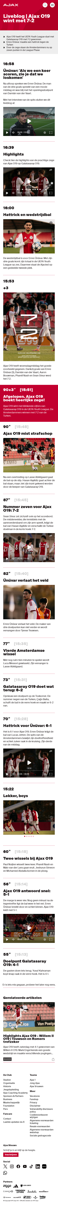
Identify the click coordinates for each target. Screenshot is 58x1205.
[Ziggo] (7, 1186)
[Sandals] (32, 1191)
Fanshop (34, 1099)
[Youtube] (25, 1166)
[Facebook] (18, 1166)
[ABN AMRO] (26, 1186)
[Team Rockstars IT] (43, 1192)
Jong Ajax (35, 1083)
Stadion (7, 1080)
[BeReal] (44, 1166)
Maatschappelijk (11, 1102)
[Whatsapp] (5, 1173)
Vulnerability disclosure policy (41, 1110)
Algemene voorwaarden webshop (41, 1131)
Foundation (8, 1106)
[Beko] (43, 1197)
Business (7, 1099)
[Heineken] (35, 1197)
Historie (7, 1086)
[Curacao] (8, 1191)
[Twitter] (5, 1166)
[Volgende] (49, 817)
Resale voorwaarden (40, 1126)
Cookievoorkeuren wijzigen (39, 1116)
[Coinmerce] (7, 1197)
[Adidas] (15, 1186)
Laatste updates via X (14, 1122)
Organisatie (9, 1083)
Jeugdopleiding (11, 1089)
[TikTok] (31, 1166)
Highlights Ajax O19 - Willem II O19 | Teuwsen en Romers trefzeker (28, 1039)
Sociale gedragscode (40, 1135)
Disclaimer (35, 1106)
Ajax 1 (32, 1080)
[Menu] (52, 5)
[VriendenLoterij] (20, 1192)
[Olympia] (17, 1197)
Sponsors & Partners (13, 1096)
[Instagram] (12, 1166)
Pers (5, 1109)
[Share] (53, 1059)
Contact (7, 1118)
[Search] (45, 5)
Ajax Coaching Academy (15, 1093)
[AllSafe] (27, 1197)
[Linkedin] (38, 1166)
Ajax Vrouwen (36, 1086)
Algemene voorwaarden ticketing (41, 1122)
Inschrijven (11, 1154)
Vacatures (35, 1096)
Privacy (33, 1102)
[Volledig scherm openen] (51, 223)
